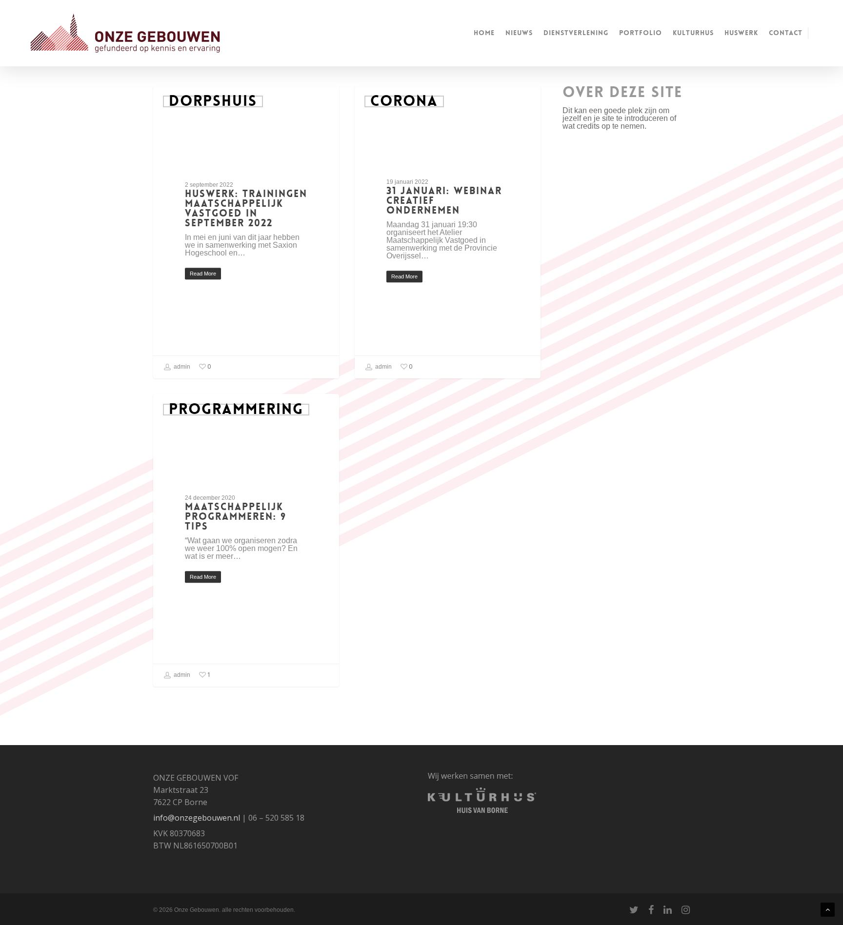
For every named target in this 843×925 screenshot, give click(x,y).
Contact (786, 32)
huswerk (741, 32)
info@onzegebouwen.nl (196, 817)
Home (484, 32)
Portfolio (640, 32)
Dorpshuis (213, 101)
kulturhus (693, 32)
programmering (236, 409)
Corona (404, 101)
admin (181, 366)
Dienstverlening (575, 32)
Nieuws (519, 32)
